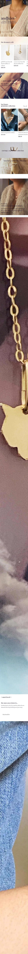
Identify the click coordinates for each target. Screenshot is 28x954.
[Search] (4, 2)
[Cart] (26, 2)
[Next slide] (25, 56)
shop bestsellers (6, 714)
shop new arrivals (5, 90)
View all (25, 106)
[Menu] (1, 1)
